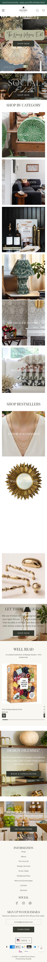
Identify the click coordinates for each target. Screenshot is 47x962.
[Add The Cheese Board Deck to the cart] (4, 715)
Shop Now (23, 95)
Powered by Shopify (23, 959)
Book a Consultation (23, 774)
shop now (23, 43)
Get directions (23, 829)
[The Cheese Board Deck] (22, 684)
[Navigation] (3, 10)
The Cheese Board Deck (12, 709)
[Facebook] (17, 903)
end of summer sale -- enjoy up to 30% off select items (23, 2)
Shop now (23, 633)
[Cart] (43, 10)
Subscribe (23, 929)
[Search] (37, 10)
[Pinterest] (30, 903)
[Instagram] (23, 903)
